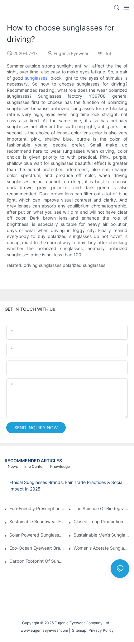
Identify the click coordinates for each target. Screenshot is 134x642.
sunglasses (36, 78)
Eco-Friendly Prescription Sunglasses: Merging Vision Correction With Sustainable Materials (37, 508)
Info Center (34, 466)
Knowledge (60, 466)
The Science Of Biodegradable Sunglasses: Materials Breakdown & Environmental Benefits (101, 508)
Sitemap (78, 630)
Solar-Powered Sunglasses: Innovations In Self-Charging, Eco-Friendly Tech (37, 534)
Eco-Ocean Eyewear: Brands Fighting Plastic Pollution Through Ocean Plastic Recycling (37, 548)
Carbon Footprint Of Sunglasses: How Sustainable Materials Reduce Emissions (37, 561)
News (13, 466)
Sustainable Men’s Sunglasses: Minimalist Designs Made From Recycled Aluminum (101, 534)
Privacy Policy (101, 630)
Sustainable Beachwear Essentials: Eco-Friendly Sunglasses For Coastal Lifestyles (37, 521)
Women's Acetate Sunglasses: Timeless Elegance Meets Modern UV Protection (101, 548)
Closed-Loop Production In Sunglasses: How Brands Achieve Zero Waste (101, 521)
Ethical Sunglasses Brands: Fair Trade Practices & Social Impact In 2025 (66, 485)
